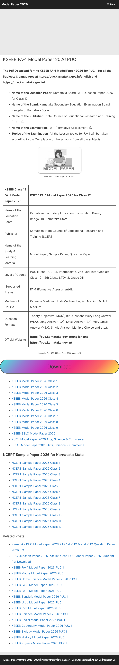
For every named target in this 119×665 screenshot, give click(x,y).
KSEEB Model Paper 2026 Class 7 (35, 416)
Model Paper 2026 (14, 4)
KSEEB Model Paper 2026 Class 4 (35, 398)
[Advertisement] (59, 32)
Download (59, 366)
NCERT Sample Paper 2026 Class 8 (36, 503)
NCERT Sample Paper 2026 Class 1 (36, 462)
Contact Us (109, 659)
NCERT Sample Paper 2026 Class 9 (36, 509)
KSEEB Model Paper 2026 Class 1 (34, 381)
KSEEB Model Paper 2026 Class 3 (35, 392)
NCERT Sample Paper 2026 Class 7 (36, 497)
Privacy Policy (49, 659)
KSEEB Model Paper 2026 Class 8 (35, 422)
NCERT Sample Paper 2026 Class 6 (36, 492)
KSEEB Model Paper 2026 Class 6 (35, 410)
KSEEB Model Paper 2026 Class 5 (35, 404)
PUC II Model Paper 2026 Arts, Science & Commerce (48, 445)
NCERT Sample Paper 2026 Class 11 (36, 521)
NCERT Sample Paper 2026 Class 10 (37, 515)
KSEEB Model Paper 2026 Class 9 (35, 427)
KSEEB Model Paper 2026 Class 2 (35, 387)
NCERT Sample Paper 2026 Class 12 (37, 527)
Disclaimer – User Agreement (74, 659)
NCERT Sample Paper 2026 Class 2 (36, 468)
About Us (96, 659)
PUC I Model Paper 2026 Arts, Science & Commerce (48, 439)
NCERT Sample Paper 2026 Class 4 (36, 480)
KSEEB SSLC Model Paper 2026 (33, 433)
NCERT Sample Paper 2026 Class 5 (36, 486)
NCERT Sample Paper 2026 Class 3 (36, 474)
